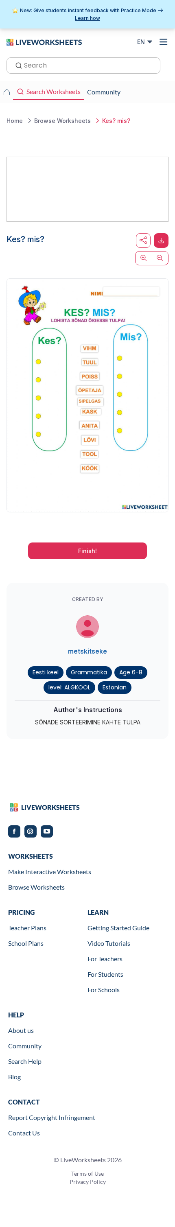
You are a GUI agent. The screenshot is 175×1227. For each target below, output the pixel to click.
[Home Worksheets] (6, 91)
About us (21, 1030)
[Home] (44, 41)
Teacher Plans (27, 928)
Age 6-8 (130, 672)
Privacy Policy (88, 1181)
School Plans (26, 943)
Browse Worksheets (36, 887)
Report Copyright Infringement (51, 1117)
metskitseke (87, 651)
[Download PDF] (161, 240)
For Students (105, 974)
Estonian (115, 687)
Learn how (87, 18)
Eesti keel (46, 672)
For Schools (104, 989)
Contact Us (24, 1133)
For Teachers (105, 958)
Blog (14, 1076)
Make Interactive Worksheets (49, 871)
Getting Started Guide (118, 928)
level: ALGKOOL (69, 687)
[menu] (163, 42)
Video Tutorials (109, 943)
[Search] (16, 64)
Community (25, 1046)
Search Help (25, 1061)
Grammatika (89, 672)
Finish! (87, 550)
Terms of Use (87, 1173)
